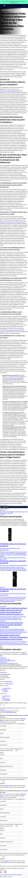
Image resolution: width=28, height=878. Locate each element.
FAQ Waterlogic (6, 698)
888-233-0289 (8, 681)
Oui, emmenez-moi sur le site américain (11, 874)
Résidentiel (2, 663)
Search (1, 507)
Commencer (3, 657)
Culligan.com (7, 785)
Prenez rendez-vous (5, 659)
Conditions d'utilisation (5, 711)
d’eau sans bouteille (9, 91)
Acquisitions (5, 691)
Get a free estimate (24, 6)
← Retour (2, 514)
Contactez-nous (7, 696)
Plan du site (13, 712)
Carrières (5, 689)
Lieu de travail (8, 663)
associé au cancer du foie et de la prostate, (12, 221)
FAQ (4, 697)
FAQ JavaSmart (6, 700)
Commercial (15, 663)
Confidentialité (7, 712)
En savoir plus (13, 2)
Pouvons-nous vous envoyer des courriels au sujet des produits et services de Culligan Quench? (14, 779)
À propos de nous (7, 688)
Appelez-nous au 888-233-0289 (7, 660)
